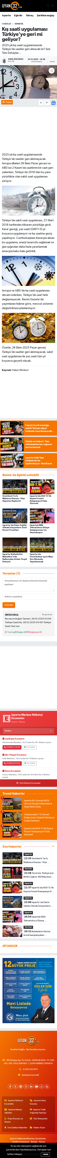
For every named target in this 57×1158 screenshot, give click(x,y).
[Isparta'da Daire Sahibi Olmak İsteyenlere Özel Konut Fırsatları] (14, 516)
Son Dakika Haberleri (17, 1127)
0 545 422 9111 (30, 1069)
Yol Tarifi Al (30, 747)
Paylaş (9, 102)
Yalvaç (29, 15)
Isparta (6, 15)
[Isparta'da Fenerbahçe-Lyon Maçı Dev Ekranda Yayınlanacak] (42, 545)
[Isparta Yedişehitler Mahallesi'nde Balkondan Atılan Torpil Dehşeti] (14, 545)
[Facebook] (10, 1086)
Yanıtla (10, 632)
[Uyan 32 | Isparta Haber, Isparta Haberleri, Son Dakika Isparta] (12, 6)
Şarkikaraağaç (45, 15)
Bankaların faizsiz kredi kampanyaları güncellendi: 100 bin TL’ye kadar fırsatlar (38, 933)
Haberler (6, 24)
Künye (42, 1142)
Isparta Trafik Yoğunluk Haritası (38, 1111)
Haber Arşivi (39, 1127)
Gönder (9, 605)
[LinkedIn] (31, 1086)
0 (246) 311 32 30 (13, 747)
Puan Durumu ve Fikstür (13, 1120)
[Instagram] (26, 1086)
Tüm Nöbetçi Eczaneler (29, 783)
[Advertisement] (28, 677)
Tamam (45, 1154)
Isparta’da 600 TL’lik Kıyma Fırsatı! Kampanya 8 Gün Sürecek (39, 889)
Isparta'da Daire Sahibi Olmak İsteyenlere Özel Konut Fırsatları (14, 527)
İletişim (34, 1142)
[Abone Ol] (53, 103)
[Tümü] (53, 846)
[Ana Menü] (52, 6)
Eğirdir (18, 15)
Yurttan (28, 869)
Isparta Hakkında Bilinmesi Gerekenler (28, 1138)
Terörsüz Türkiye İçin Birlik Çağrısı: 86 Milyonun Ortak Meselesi (39, 875)
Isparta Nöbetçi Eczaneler (13, 1102)
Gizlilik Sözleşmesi (20, 1142)
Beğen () (21, 632)
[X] (15, 1086)
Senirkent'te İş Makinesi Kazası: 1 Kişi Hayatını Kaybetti (13, 498)
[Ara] (48, 6)
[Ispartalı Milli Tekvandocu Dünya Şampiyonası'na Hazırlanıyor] (42, 516)
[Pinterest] (20, 1086)
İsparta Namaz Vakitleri (13, 1111)
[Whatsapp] (41, 1086)
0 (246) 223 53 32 (13, 763)
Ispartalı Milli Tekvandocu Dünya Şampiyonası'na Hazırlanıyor (39, 919)
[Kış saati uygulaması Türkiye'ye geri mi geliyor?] (28, 82)
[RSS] (47, 1086)
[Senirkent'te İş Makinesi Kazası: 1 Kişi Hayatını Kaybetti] (14, 487)
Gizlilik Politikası (31, 1154)
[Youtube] (36, 1086)
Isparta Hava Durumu (38, 1102)
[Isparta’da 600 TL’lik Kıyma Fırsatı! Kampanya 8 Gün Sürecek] (42, 487)
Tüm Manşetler (40, 1119)
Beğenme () (35, 632)
